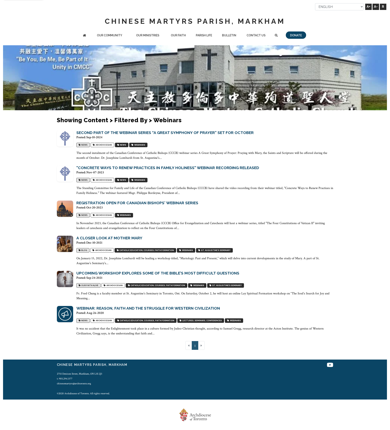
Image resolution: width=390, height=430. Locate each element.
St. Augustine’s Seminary (215, 250)
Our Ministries (147, 35)
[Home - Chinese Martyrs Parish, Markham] (84, 35)
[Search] (276, 35)
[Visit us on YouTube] (330, 365)
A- (376, 7)
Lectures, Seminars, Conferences (202, 321)
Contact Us (256, 35)
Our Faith (178, 35)
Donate (296, 35)
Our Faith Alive (89, 285)
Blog (83, 250)
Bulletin (229, 35)
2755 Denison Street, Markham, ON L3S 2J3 (79, 373)
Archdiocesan (103, 145)
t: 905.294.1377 (64, 378)
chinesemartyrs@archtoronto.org (74, 383)
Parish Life (204, 35)
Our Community (109, 35)
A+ (368, 7)
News (84, 145)
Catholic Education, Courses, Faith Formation (146, 250)
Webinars (139, 145)
